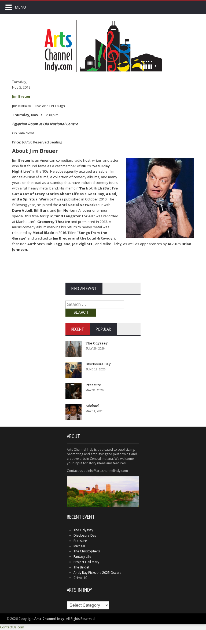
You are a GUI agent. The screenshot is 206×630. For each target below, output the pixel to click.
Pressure (93, 384)
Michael (92, 405)
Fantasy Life (82, 556)
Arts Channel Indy (103, 46)
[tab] (77, 329)
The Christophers (86, 551)
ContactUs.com (12, 627)
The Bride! (81, 567)
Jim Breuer (21, 96)
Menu (20, 7)
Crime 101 (81, 577)
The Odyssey (97, 343)
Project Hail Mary (86, 562)
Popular (103, 329)
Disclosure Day (98, 364)
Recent (77, 329)
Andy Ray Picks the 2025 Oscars (97, 572)
